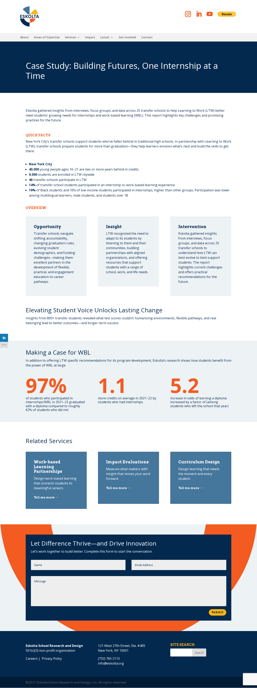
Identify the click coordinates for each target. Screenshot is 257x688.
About (24, 37)
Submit (217, 612)
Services (70, 37)
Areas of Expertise (47, 37)
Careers (32, 658)
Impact (90, 37)
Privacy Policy (52, 658)
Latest (104, 37)
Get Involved (127, 37)
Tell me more (44, 497)
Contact (147, 37)
